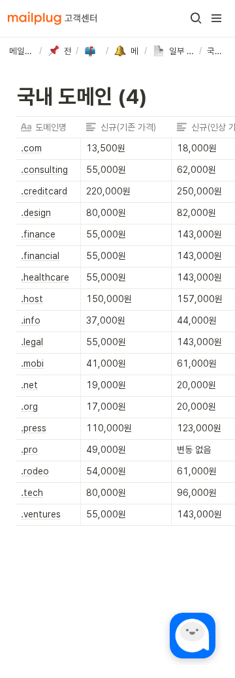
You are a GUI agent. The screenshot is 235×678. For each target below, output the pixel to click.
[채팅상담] (192, 635)
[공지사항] (92, 50)
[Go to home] (52, 18)
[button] (196, 18)
